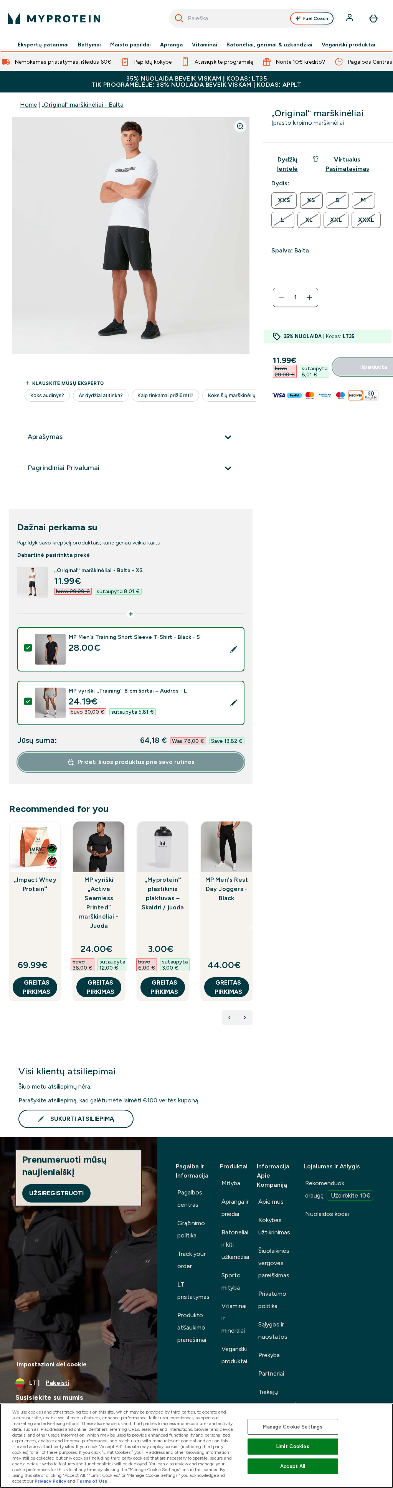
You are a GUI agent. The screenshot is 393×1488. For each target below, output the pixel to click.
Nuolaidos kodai (327, 1214)
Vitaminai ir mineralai (233, 1318)
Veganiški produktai (348, 44)
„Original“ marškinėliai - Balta (83, 104)
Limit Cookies (292, 1446)
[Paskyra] (350, 18)
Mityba (230, 1183)
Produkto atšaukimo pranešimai (191, 1327)
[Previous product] (229, 1017)
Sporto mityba (231, 1281)
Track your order (191, 1259)
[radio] (284, 200)
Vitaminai (204, 44)
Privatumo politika (272, 1299)
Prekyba (269, 1355)
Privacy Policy (50, 1481)
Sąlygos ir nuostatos (272, 1330)
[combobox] (252, 18)
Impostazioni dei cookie (52, 1364)
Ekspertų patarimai (43, 44)
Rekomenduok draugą (337, 1189)
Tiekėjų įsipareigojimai (277, 1398)
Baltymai (89, 44)
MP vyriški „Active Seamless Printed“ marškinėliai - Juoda (99, 902)
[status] (295, 297)
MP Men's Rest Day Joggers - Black (226, 888)
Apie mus (271, 1201)
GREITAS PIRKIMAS (36, 987)
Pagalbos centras (189, 1198)
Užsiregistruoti (56, 1193)
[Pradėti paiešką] (179, 18)
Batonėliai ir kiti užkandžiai (235, 1244)
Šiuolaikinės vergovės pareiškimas (273, 1262)
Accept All (292, 1466)
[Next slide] (251, 927)
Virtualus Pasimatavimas (347, 164)
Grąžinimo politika (191, 1229)
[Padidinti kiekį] (309, 297)
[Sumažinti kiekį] (281, 297)
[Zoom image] (240, 126)
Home (28, 104)
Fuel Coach (315, 18)
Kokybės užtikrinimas (274, 1226)
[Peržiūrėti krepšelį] (373, 18)
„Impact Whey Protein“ (35, 884)
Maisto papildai (130, 44)
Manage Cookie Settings (292, 1427)
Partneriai (271, 1373)
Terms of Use (91, 1481)
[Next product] (245, 1017)
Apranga (171, 44)
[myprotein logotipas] (54, 18)
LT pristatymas (193, 1290)
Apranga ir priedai (235, 1207)
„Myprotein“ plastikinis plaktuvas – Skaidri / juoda (163, 893)
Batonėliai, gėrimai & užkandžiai (269, 44)
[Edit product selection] (234, 649)
